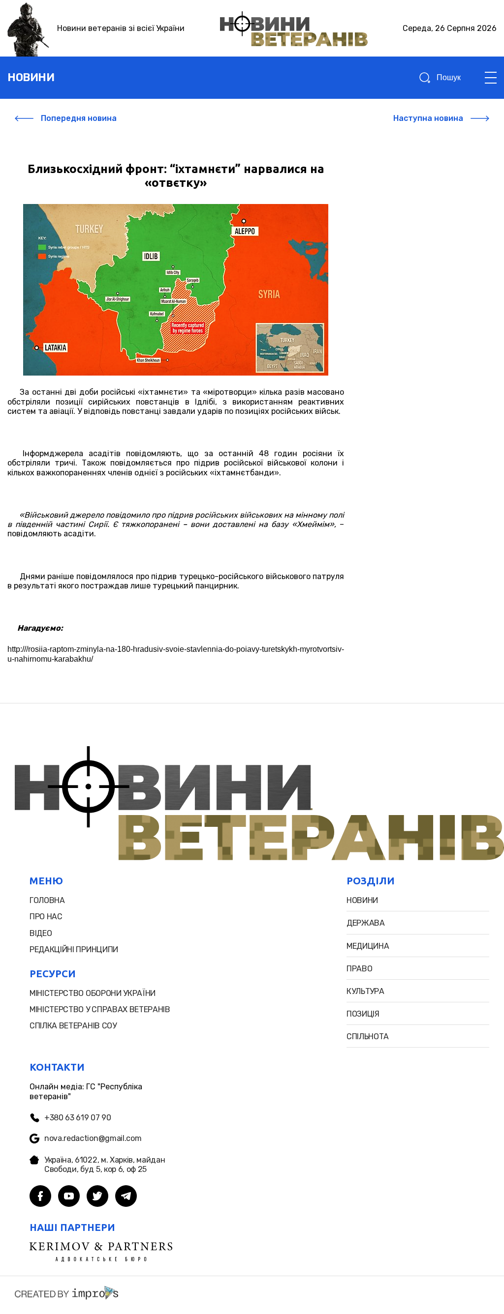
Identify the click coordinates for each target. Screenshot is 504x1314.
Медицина (367, 946)
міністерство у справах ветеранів (100, 1009)
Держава (365, 923)
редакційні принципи (74, 949)
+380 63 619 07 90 (77, 1117)
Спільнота (367, 1036)
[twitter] (97, 1197)
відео (41, 933)
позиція (362, 1014)
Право (359, 968)
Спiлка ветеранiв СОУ (73, 1025)
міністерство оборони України (93, 993)
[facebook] (40, 1197)
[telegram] (126, 1197)
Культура (365, 991)
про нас (46, 916)
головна (47, 900)
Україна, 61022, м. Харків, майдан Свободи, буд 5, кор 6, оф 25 (104, 1164)
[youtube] (69, 1197)
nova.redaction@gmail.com (92, 1138)
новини (30, 77)
